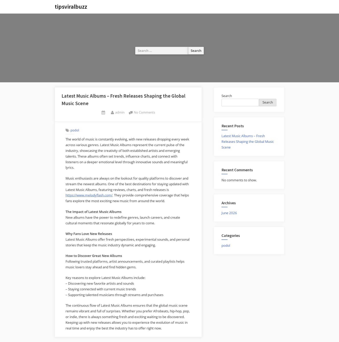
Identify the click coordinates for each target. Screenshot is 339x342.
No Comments (144, 112)
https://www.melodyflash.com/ (89, 195)
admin (120, 112)
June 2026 (229, 213)
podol (74, 130)
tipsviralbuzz (71, 6)
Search (226, 96)
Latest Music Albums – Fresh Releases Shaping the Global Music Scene (247, 141)
